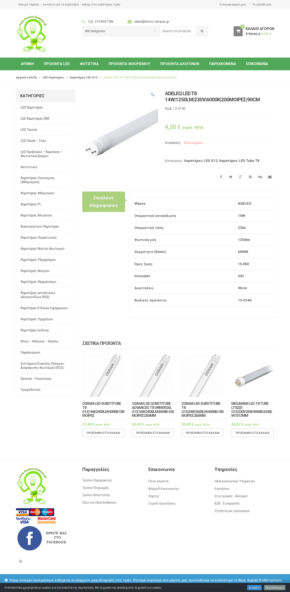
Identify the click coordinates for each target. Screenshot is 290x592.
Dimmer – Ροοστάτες (36, 379)
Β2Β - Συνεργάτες (227, 503)
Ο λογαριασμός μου (233, 4)
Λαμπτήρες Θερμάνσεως (39, 282)
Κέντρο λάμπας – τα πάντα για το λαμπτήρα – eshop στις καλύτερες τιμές (69, 4)
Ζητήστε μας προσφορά (232, 511)
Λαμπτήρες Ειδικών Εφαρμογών (44, 308)
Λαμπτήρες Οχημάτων (37, 319)
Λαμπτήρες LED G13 (83, 77)
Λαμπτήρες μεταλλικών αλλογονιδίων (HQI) (38, 295)
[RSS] (20, 561)
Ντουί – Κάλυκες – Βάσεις (40, 341)
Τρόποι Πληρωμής (95, 488)
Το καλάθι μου (261, 4)
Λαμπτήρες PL (31, 204)
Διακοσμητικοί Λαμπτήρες (40, 226)
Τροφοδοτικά (30, 389)
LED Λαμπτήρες (53, 77)
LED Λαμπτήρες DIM (35, 118)
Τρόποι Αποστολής (96, 495)
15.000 (243, 264)
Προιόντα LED (57, 64)
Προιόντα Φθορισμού (129, 64)
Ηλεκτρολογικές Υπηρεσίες (235, 481)
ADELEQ (244, 203)
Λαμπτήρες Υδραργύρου (38, 260)
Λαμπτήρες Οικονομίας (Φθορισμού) (38, 180)
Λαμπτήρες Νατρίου (35, 271)
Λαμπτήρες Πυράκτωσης (39, 237)
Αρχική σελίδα (26, 77)
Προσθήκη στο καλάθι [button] (103, 432)
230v (242, 228)
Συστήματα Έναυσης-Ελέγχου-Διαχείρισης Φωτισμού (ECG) (43, 365)
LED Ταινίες (29, 129)
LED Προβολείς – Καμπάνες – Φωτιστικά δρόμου (42, 154)
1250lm (244, 240)
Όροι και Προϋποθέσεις (99, 502)
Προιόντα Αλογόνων (179, 64)
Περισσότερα (275, 587)
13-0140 (244, 300)
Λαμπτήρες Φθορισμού (37, 193)
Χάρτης (153, 496)
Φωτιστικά (89, 64)
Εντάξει (254, 587)
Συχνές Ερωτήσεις (162, 503)
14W (241, 216)
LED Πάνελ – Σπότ (33, 141)
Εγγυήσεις (222, 488)
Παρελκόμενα (222, 64)
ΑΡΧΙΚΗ (27, 64)
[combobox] (178, 31)
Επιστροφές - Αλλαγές (231, 496)
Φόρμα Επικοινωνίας (163, 488)
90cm (242, 288)
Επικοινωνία (257, 64)
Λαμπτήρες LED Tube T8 (239, 161)
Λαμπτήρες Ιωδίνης (35, 330)
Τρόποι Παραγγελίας (97, 480)
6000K (243, 252)
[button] (152, 95)
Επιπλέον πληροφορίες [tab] (103, 201)
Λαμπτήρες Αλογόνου (36, 215)
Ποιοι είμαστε (158, 481)
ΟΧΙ (241, 276)
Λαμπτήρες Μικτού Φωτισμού (43, 248)
